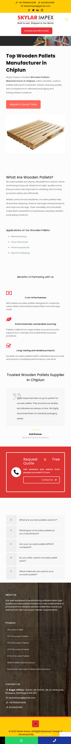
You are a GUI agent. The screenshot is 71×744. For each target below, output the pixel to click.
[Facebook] (29, 10)
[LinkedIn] (37, 10)
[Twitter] (33, 10)
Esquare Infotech (43, 734)
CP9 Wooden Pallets (18, 649)
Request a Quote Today (23, 104)
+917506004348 (17, 702)
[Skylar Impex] (35, 19)
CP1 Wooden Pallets (17, 636)
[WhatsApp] (21, 740)
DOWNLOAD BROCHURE (36, 30)
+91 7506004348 (27, 2)
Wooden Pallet (15, 629)
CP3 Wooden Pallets (18, 642)
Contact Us (47, 479)
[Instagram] (42, 10)
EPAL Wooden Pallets (18, 656)
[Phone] (54, 740)
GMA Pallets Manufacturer (21, 662)
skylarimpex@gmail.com (37, 6)
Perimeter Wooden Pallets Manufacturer (29, 669)
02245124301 (47, 2)
